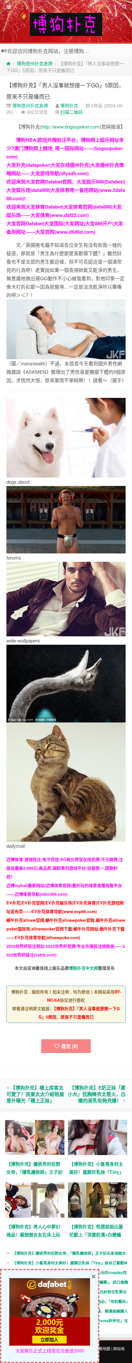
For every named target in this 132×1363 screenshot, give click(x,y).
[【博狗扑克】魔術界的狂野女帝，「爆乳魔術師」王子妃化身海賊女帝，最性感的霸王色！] (35, 1137)
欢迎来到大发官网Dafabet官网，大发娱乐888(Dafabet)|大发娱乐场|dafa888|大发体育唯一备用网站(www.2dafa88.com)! (65, 190)
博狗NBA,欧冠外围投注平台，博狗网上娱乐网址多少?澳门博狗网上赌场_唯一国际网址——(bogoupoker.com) (65, 148)
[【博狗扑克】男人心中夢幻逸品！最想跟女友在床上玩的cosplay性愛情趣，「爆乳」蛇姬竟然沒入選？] (35, 1199)
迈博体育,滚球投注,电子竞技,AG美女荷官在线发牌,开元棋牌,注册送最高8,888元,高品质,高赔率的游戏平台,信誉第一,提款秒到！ (64, 868)
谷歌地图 (102, 1348)
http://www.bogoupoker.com (71, 126)
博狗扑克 (69, 105)
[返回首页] (8, 63)
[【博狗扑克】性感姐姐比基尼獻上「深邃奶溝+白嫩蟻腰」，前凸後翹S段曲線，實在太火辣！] (97, 1199)
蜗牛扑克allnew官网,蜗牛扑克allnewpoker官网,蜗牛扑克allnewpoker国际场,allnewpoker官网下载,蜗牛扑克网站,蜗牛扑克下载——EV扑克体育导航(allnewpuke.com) (65, 928)
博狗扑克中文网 (83, 968)
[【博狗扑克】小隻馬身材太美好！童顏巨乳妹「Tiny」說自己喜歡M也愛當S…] (97, 1137)
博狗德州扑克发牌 (35, 63)
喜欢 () (69, 1046)
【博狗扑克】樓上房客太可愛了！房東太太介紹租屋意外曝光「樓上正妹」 (35, 1094)
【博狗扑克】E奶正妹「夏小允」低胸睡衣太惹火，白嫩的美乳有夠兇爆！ (97, 1094)
